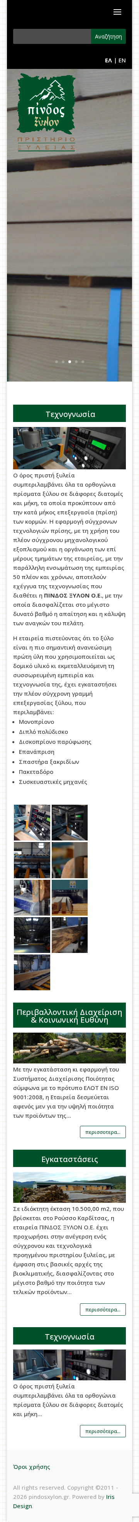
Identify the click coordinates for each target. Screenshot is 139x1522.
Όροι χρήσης (31, 1466)
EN (122, 60)
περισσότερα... (102, 1309)
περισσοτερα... (102, 1132)
